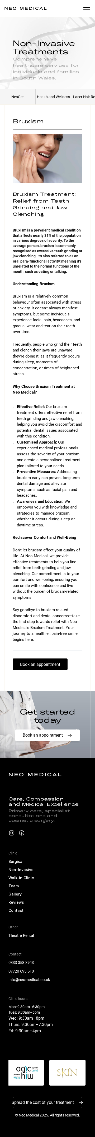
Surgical (15, 861)
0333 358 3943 (21, 962)
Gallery (15, 894)
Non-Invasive (21, 869)
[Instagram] (11, 833)
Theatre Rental (21, 935)
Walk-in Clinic (21, 878)
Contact (15, 910)
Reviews (16, 902)
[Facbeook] (21, 833)
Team (13, 886)
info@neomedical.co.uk (29, 979)
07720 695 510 (21, 971)
